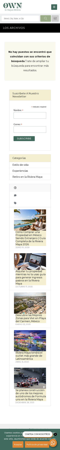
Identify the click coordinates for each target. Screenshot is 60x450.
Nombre (18, 110)
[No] (56, 439)
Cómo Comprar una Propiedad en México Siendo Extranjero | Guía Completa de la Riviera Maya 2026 (31, 238)
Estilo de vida (20, 164)
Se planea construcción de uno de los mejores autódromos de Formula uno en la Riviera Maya (31, 395)
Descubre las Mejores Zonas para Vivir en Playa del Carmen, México (31, 318)
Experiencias (20, 170)
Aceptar (18, 444)
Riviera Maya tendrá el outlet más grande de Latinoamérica (29, 355)
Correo (18, 124)
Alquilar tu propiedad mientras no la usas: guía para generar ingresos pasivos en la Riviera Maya (31, 277)
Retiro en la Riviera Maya (27, 176)
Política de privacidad (37, 444)
